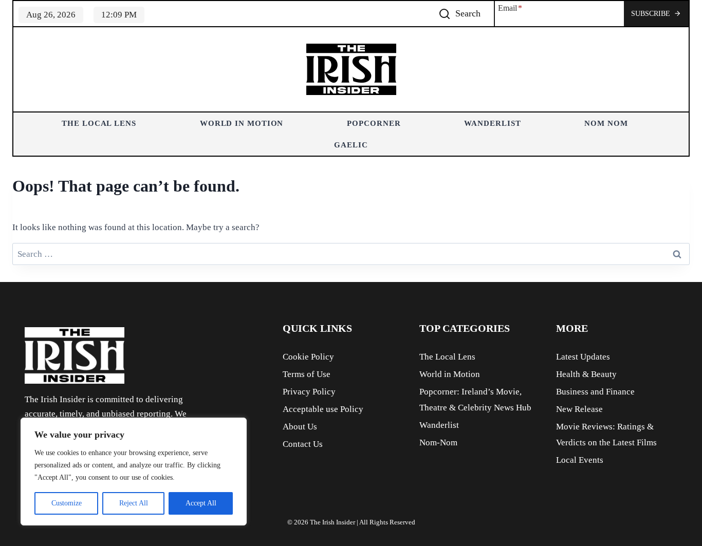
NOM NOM (605, 123)
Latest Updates (583, 357)
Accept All (201, 503)
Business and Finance (595, 392)
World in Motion (242, 123)
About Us (300, 426)
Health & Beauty (586, 374)
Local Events (579, 460)
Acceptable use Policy (323, 409)
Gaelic (350, 145)
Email (510, 8)
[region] (134, 471)
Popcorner (373, 123)
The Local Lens (99, 123)
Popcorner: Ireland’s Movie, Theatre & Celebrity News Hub (475, 399)
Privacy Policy (309, 392)
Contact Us (303, 444)
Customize (66, 503)
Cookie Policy (308, 357)
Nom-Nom (438, 442)
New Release (579, 409)
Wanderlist (492, 123)
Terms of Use (306, 374)
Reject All (133, 503)
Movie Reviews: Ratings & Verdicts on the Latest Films (606, 434)
